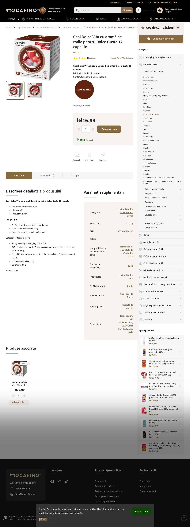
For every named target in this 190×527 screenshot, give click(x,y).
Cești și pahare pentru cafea (157, 305)
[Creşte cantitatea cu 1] (93, 129)
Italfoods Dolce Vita (151, 114)
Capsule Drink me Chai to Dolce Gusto (158, 177)
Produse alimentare (153, 291)
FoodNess (147, 107)
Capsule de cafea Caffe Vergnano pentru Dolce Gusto (161, 182)
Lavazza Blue (151, 214)
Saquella (146, 170)
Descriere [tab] (19, 175)
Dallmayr (147, 155)
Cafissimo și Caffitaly (154, 189)
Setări (43, 519)
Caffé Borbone (149, 88)
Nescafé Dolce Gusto (154, 71)
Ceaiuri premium (151, 298)
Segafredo (147, 148)
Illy (146, 219)
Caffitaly (146, 99)
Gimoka (146, 166)
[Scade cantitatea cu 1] (79, 129)
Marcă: (122, 58)
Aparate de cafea (151, 242)
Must (145, 103)
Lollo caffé (147, 121)
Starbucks (147, 129)
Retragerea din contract (107, 496)
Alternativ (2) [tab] (47, 175)
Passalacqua (148, 159)
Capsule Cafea (150, 64)
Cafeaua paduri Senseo (154, 256)
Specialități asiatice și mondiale (159, 284)
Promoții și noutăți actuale (157, 57)
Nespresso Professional (156, 197)
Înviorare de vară (150, 80)
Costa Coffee (148, 136)
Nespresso (150, 193)
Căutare (127, 10)
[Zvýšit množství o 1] (24, 396)
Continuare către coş (163, 38)
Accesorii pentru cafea (154, 312)
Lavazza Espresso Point (155, 206)
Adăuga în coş (109, 129)
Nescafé (146, 110)
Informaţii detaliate (81, 105)
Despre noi (115, 2)
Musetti (146, 144)
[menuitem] (41, 19)
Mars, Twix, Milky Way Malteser (155, 95)
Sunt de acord (141, 511)
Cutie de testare (149, 163)
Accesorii (147, 319)
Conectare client (148, 491)
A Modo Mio (150, 210)
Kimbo (146, 92)
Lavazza (146, 84)
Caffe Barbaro (148, 151)
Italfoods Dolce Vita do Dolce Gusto (125, 212)
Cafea (146, 235)
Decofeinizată (149, 77)
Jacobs (146, 125)
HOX (34, 519)
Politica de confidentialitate (162, 2)
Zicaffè (146, 174)
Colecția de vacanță (153, 263)
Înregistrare (146, 486)
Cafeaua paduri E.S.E (153, 249)
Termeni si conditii (134, 2)
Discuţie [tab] (75, 175)
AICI (80, 513)
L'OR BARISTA (151, 227)
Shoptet (21, 519)
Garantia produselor (105, 501)
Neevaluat (91, 58)
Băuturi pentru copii (151, 140)
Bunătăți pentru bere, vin (155, 277)
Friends (146, 133)
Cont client (145, 481)
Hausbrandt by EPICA (154, 223)
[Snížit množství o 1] (13, 396)
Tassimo (149, 202)
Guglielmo (147, 118)
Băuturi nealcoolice (153, 270)
